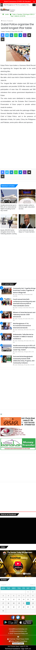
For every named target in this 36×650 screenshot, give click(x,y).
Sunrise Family (18, 643)
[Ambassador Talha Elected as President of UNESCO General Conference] (6, 336)
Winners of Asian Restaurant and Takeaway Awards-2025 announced (24, 314)
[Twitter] (7, 35)
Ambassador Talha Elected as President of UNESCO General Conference (23, 337)
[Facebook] (2, 35)
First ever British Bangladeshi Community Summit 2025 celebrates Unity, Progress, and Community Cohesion (23, 360)
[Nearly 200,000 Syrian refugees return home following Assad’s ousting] (9, 221)
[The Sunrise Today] (7, 10)
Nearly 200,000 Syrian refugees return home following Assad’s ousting (9, 232)
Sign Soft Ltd (26, 649)
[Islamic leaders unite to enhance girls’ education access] (27, 196)
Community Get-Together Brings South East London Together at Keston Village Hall (24, 290)
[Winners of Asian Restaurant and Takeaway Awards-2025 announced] (6, 314)
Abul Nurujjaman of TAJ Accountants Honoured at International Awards (22, 326)
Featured (10, 21)
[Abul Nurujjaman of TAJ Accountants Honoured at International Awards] (6, 326)
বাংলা (34, 5)
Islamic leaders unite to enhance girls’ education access (27, 207)
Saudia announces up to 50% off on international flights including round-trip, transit (8, 207)
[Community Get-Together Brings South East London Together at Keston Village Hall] (6, 290)
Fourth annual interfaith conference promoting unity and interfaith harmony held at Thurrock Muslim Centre (24, 302)
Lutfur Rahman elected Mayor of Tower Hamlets (27, 231)
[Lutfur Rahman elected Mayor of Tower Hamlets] (27, 221)
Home (4, 21)
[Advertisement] (18, 147)
